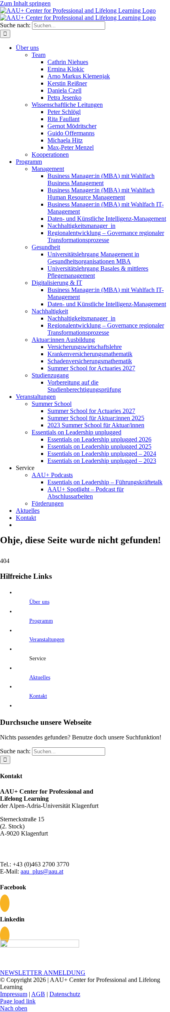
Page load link (18, 1001)
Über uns (39, 602)
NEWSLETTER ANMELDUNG (42, 972)
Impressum (13, 994)
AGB (38, 994)
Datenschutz (64, 994)
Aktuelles (39, 677)
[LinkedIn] (4, 935)
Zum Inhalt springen (25, 3)
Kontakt (38, 696)
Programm (41, 621)
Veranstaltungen (46, 639)
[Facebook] (4, 903)
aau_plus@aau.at (42, 871)
